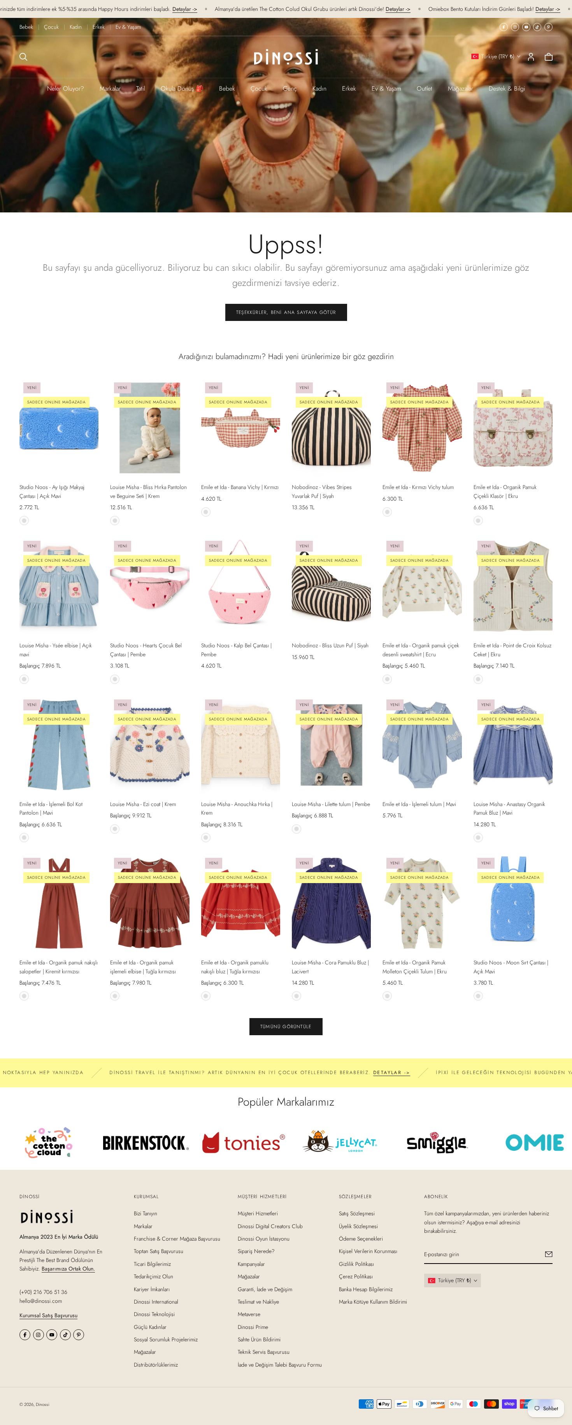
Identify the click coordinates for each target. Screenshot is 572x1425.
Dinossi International (156, 1302)
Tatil (140, 88)
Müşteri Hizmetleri (258, 1213)
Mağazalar (460, 88)
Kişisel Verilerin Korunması (368, 1251)
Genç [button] (290, 88)
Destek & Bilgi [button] (507, 88)
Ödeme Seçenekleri (361, 1239)
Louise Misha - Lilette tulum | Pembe (331, 804)
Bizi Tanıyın (145, 1213)
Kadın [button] (319, 88)
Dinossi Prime (253, 1327)
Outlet (424, 88)
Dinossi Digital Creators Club (270, 1226)
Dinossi (42, 1404)
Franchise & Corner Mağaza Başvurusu (177, 1239)
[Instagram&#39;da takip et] (515, 27)
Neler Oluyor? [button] (65, 88)
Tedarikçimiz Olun (153, 1276)
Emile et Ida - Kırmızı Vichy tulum (418, 487)
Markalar (110, 88)
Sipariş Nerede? (256, 1251)
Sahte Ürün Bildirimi (259, 1339)
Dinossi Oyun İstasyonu (264, 1239)
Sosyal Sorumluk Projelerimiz (166, 1339)
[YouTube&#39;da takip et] (526, 27)
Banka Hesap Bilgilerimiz (366, 1289)
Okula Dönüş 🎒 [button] (182, 88)
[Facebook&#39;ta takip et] (504, 27)
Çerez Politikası (356, 1276)
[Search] (23, 57)
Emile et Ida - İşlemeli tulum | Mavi (419, 804)
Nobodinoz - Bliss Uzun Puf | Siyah (330, 645)
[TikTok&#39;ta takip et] (537, 27)
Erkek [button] (349, 88)
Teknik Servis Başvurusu (264, 1352)
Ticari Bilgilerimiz (152, 1264)
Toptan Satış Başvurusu (158, 1251)
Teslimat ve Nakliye (258, 1302)
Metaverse (249, 1314)
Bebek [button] (227, 88)
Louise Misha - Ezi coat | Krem (143, 804)
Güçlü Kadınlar (150, 1327)
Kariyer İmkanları (152, 1289)
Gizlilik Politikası (356, 1264)
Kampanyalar (251, 1264)
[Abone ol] (549, 1254)
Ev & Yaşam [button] (386, 88)
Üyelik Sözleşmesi (358, 1226)
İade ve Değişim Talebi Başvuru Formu (280, 1365)
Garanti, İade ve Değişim (265, 1289)
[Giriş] (531, 57)
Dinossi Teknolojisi (154, 1314)
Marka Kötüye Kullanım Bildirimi (373, 1302)
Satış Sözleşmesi (357, 1213)
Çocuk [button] (259, 88)
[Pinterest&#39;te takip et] (548, 27)
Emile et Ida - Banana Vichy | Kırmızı (240, 487)
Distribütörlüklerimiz (156, 1365)
